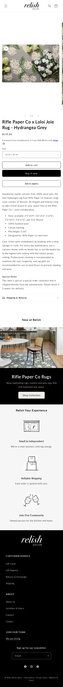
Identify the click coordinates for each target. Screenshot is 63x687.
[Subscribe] (48, 655)
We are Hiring (13, 638)
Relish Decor (17, 678)
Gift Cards (11, 564)
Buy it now (31, 173)
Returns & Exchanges (16, 577)
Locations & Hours (15, 608)
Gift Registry (12, 570)
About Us (10, 602)
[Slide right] (38, 116)
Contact (10, 615)
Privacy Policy (42, 678)
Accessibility (29, 678)
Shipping (10, 583)
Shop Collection (31, 395)
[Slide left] (25, 116)
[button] (6, 6)
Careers (9, 621)
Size (4, 149)
